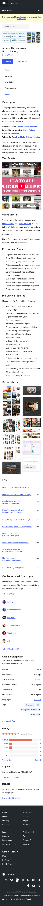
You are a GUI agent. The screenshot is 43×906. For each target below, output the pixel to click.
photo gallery (35, 714)
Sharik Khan (12, 633)
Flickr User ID (8, 223)
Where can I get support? (13, 567)
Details (7, 70)
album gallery (30, 705)
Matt (5, 856)
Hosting (5, 820)
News (4, 816)
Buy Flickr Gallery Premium (28, 137)
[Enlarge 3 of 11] (17, 437)
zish (8, 641)
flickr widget (35, 710)
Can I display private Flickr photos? (17, 527)
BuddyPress (8, 864)
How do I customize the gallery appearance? (12, 559)
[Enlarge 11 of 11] (37, 460)
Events (26, 836)
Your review (7, 760)
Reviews (8, 76)
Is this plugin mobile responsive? (15, 543)
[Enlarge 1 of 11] (17, 389)
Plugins (26, 820)
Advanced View (9, 721)
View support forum (10, 777)
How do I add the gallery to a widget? (10, 534)
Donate (27, 840)
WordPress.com (10, 852)
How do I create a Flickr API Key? (16, 495)
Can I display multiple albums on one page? (11, 502)
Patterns (26, 824)
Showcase (27, 812)
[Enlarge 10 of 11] (37, 443)
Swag (26, 844)
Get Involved (28, 832)
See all (38, 760)
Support (8, 94)
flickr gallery (25, 710)
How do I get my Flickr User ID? (16, 487)
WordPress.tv (9, 844)
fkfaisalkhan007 (14, 625)
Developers (7, 840)
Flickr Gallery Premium (27, 127)
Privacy (5, 824)
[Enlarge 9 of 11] (37, 431)
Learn (4, 832)
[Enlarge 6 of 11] (37, 389)
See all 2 (37, 700)
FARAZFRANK (13, 649)
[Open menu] (39, 3)
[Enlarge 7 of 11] (37, 400)
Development (10, 88)
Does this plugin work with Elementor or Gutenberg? (13, 511)
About (4, 812)
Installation (9, 82)
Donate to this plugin (11, 798)
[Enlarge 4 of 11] (17, 449)
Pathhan (10, 602)
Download (8, 61)
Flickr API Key (25, 223)
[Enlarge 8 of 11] (37, 421)
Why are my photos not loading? (16, 519)
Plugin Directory (8, 10)
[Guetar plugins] (26, 26)
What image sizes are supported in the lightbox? (13, 550)
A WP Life (9, 55)
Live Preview (22, 61)
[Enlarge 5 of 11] (17, 464)
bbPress (7, 860)
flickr (38, 705)
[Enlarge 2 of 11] (17, 421)
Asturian (11, 874)
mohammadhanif (14, 610)
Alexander (11, 617)
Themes (26, 816)
